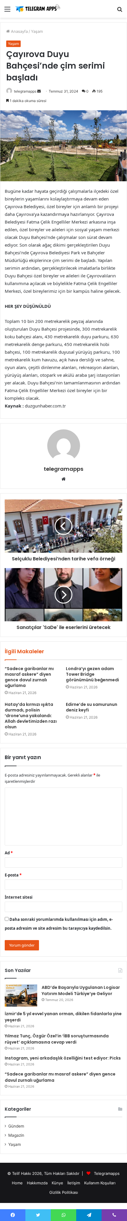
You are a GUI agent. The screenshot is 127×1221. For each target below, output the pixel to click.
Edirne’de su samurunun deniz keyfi (91, 707)
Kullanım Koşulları (99, 1182)
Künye (57, 1182)
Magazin (16, 1135)
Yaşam (37, 31)
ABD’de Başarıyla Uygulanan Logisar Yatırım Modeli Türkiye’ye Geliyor (81, 990)
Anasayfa (19, 31)
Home (17, 1182)
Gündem (16, 1126)
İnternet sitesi (18, 897)
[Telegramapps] (38, 9)
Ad (9, 852)
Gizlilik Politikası (63, 1192)
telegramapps (25, 91)
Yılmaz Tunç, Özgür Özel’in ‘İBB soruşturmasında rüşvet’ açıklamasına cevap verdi (57, 1039)
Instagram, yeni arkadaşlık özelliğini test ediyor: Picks (63, 1058)
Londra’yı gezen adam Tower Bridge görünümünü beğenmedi (92, 674)
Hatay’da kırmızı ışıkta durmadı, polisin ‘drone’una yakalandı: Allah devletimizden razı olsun (31, 715)
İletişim (73, 1182)
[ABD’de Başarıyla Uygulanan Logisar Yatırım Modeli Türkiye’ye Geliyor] (21, 995)
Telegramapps (107, 1173)
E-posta (13, 875)
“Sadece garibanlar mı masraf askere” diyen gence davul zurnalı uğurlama (29, 677)
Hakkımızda (37, 1182)
